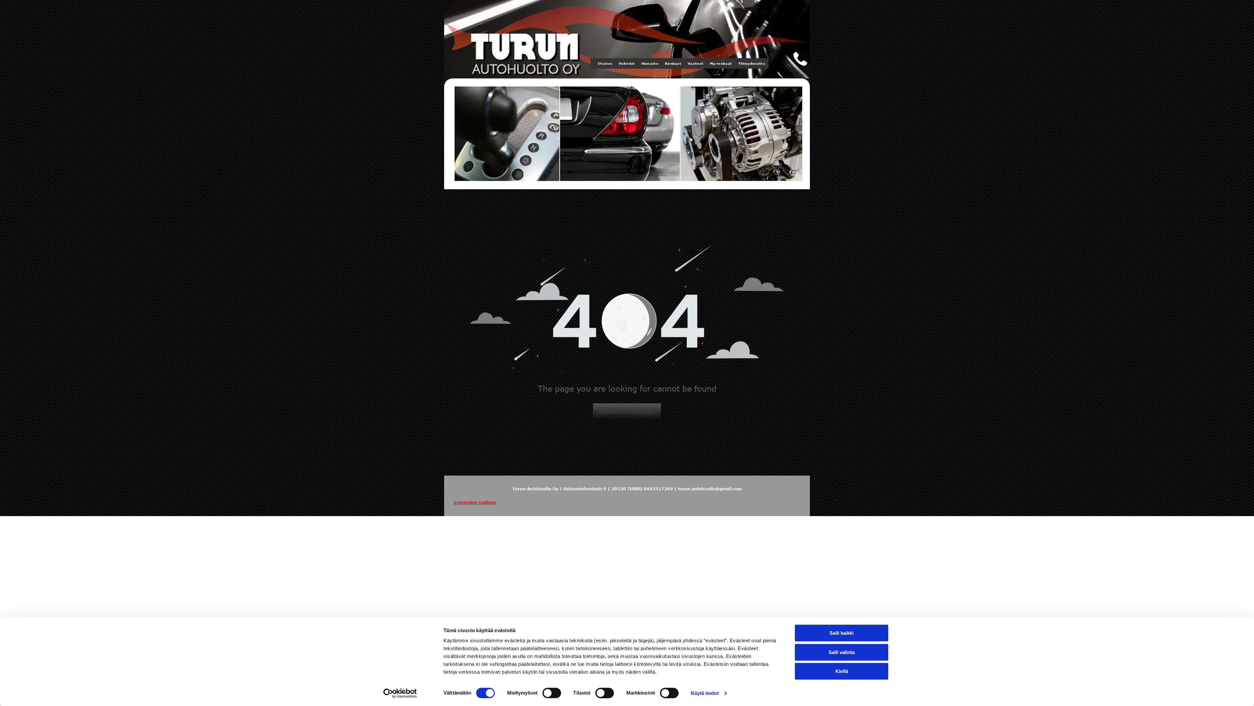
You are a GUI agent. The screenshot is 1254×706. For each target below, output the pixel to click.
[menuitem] (605, 63)
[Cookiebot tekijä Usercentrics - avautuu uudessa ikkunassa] (400, 693)
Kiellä (841, 671)
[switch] (551, 693)
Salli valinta (841, 652)
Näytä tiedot (704, 693)
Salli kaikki (841, 633)
